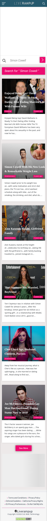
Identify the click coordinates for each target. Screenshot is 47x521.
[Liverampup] (24, 3)
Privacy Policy (34, 498)
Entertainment (10, 176)
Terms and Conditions (17, 498)
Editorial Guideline (13, 501)
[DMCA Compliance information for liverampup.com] (23, 519)
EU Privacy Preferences (16, 504)
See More (23, 448)
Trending (8, 111)
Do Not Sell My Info (35, 504)
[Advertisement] (23, 31)
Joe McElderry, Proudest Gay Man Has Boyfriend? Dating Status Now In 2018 (22, 408)
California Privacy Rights (33, 501)
